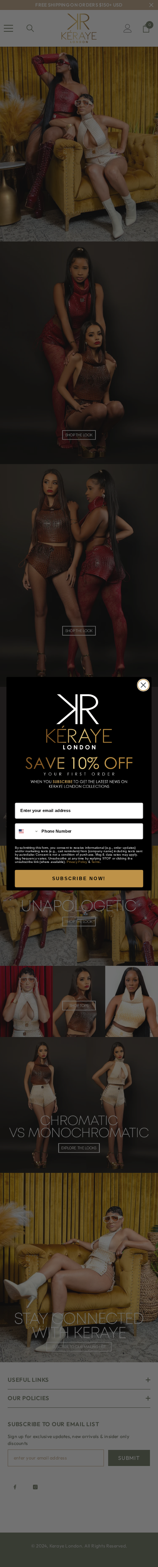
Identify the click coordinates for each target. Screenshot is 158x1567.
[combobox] (27, 831)
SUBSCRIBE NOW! (79, 878)
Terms (95, 861)
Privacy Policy (77, 861)
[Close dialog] (143, 684)
